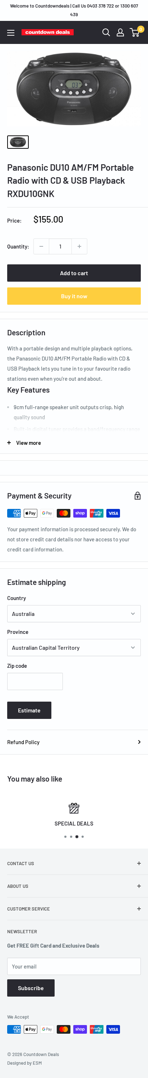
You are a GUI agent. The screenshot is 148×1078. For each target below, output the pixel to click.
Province (17, 632)
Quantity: (18, 246)
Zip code (17, 665)
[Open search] (106, 32)
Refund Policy (23, 742)
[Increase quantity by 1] (79, 246)
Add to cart (74, 272)
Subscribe (31, 987)
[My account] (120, 32)
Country (16, 598)
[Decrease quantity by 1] (41, 246)
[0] (134, 32)
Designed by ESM (24, 1063)
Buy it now (74, 295)
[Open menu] (10, 33)
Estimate (29, 710)
